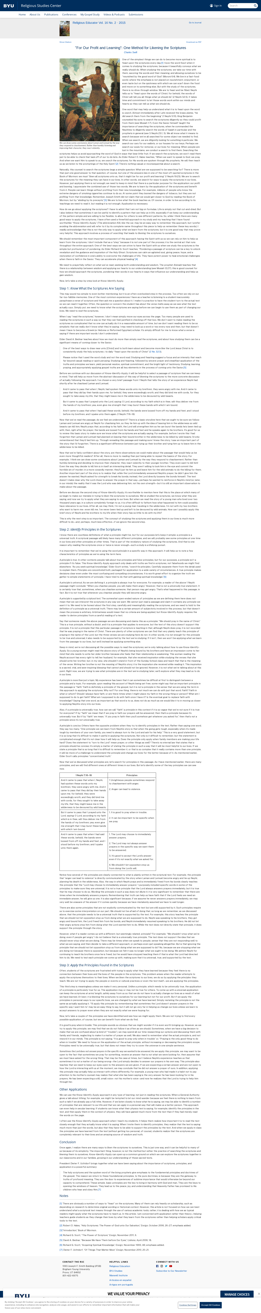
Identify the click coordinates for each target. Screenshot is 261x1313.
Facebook (157, 1266)
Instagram (162, 1266)
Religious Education (119, 1266)
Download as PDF (193, 42)
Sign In (218, 5)
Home (22, 14)
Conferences (69, 14)
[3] (105, 200)
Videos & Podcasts (114, 14)
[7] (99, 1189)
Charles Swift (130, 52)
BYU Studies (115, 1270)
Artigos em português (121, 1284)
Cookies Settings (187, 1305)
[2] (117, 163)
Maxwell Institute (118, 1275)
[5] (184, 367)
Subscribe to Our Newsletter (171, 1270)
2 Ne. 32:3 (155, 351)
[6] (165, 576)
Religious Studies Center (41, 6)
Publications (51, 14)
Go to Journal (195, 22)
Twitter (166, 1266)
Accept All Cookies (210, 1305)
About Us (35, 14)
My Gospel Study (90, 14)
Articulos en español (120, 1280)
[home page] (8, 5)
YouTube (170, 1266)
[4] (136, 259)
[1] (162, 62)
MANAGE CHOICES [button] (237, 1294)
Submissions (136, 14)
